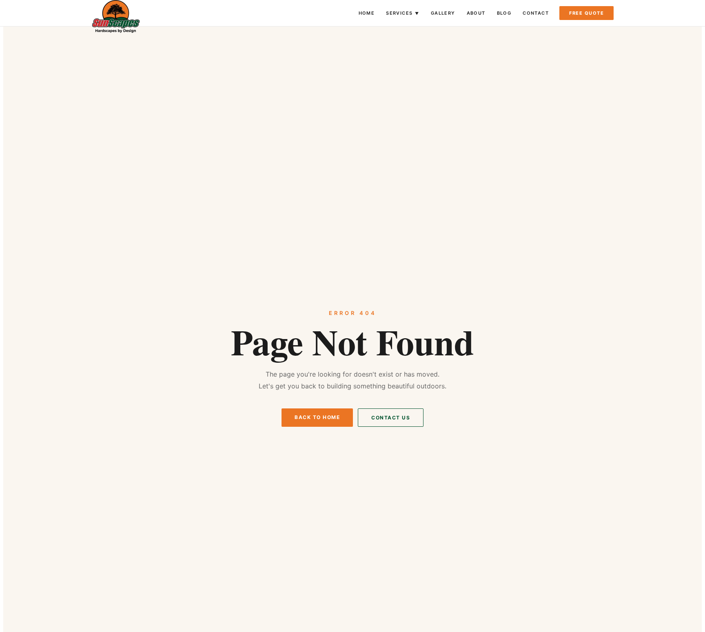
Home (367, 13)
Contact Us (390, 418)
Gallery (443, 13)
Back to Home (317, 417)
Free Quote (586, 13)
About (476, 13)
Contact (536, 13)
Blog (504, 13)
